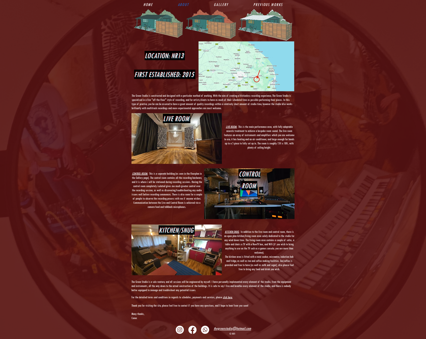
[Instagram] (180, 330)
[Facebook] (192, 330)
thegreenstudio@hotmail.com (232, 328)
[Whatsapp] (205, 330)
